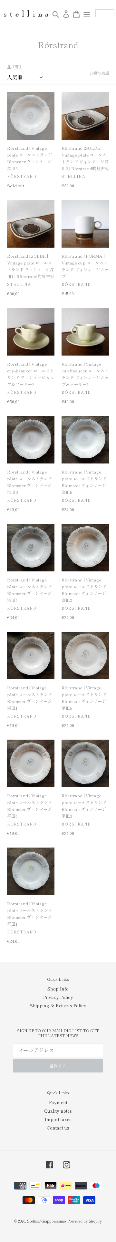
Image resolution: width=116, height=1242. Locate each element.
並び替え (15, 66)
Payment (58, 1102)
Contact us (58, 1127)
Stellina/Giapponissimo (46, 1221)
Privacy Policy (58, 997)
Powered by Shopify (84, 1221)
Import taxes (58, 1119)
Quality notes (58, 1110)
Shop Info (58, 988)
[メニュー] (87, 14)
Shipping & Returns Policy (58, 1005)
